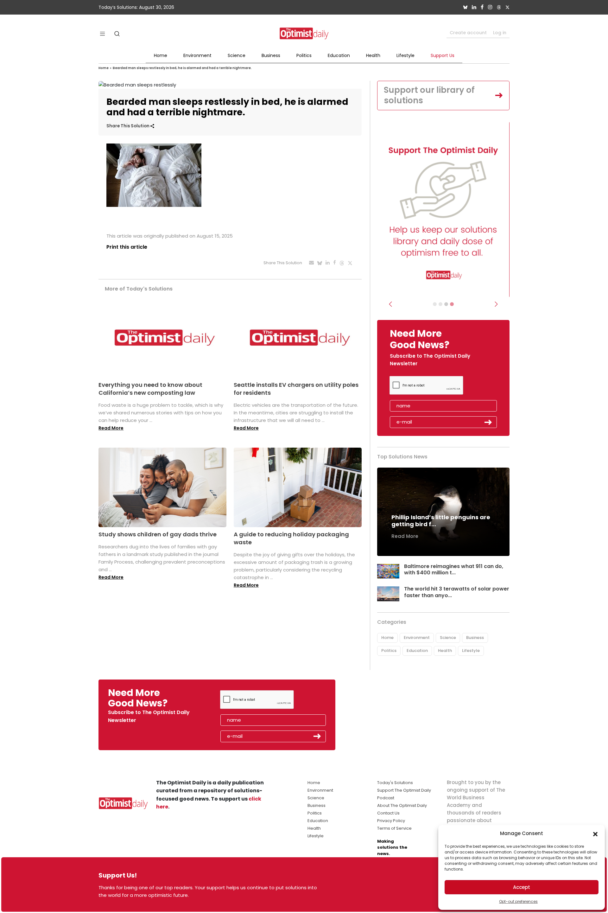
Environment (197, 55)
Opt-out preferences (518, 901)
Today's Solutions (395, 783)
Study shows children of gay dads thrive (157, 534)
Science (236, 55)
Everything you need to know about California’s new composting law (150, 389)
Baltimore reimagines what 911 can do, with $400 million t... (453, 570)
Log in (499, 32)
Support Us (442, 55)
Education (339, 55)
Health (373, 55)
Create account (468, 32)
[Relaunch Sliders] (452, 304)
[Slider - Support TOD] (446, 304)
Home (160, 55)
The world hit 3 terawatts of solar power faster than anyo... (456, 592)
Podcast (385, 798)
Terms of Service (394, 828)
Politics (304, 55)
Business (271, 55)
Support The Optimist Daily (404, 790)
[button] (595, 833)
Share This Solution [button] (128, 126)
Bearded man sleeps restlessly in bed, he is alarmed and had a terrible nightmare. (182, 68)
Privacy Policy (391, 821)
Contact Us (388, 813)
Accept (521, 887)
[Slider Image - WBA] (440, 304)
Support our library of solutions (429, 95)
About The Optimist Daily (402, 805)
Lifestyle (405, 55)
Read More (111, 428)
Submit (488, 422)
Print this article (126, 247)
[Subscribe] (435, 304)
